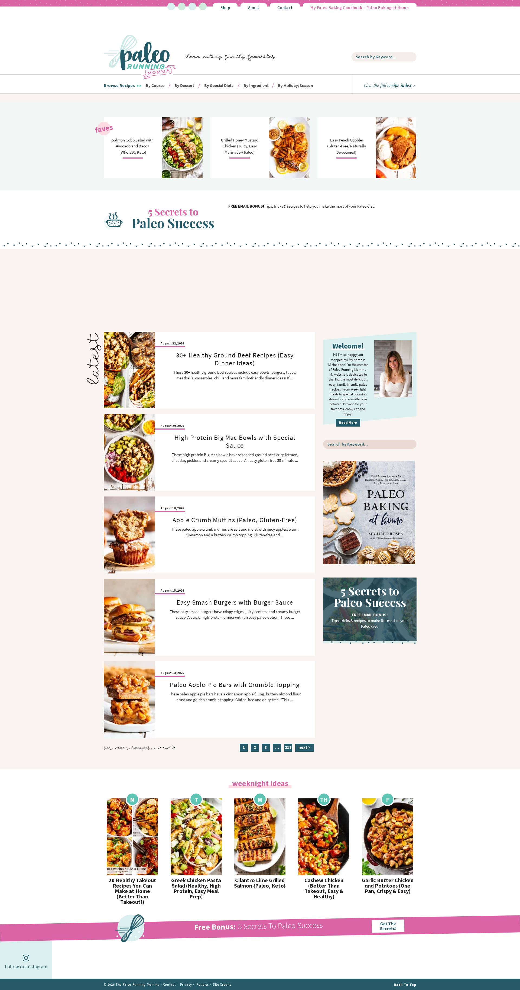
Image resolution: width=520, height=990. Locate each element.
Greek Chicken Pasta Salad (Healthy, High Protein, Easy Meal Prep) (196, 888)
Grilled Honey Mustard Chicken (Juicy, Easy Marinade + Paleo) (239, 146)
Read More (348, 422)
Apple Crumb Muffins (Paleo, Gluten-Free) (235, 520)
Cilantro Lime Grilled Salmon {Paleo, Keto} (260, 883)
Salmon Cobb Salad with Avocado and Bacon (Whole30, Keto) (133, 146)
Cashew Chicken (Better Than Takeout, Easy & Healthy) (323, 888)
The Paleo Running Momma (140, 56)
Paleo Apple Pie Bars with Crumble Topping (235, 685)
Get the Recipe (132, 836)
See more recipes (128, 748)
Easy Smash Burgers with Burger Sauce (235, 602)
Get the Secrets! (388, 926)
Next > (304, 747)
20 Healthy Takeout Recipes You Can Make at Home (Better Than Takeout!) (132, 891)
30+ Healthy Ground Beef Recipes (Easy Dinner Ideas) (235, 359)
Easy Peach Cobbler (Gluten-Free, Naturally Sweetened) (346, 146)
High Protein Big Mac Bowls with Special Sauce (234, 441)
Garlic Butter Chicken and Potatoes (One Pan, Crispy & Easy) (388, 886)
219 (288, 748)
